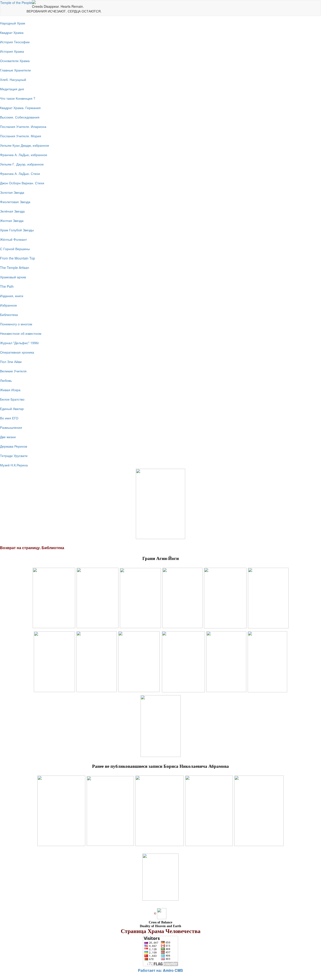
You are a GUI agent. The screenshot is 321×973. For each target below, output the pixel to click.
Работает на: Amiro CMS (160, 970)
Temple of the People (16, 2)
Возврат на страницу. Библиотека (32, 547)
